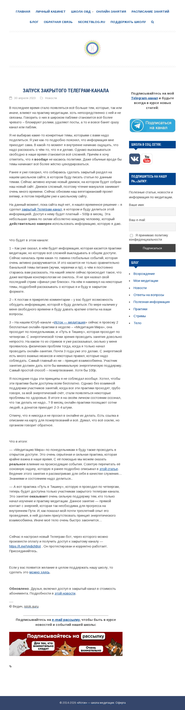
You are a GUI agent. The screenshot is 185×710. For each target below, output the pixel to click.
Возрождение (144, 274)
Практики (140, 309)
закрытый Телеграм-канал (42, 209)
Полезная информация (152, 302)
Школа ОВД (81, 11)
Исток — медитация (69, 322)
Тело (137, 323)
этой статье (108, 469)
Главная (23, 11)
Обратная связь (58, 22)
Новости (51, 98)
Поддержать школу (128, 22)
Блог (34, 22)
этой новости (65, 593)
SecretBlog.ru (91, 22)
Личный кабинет (51, 11)
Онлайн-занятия (111, 11)
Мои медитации (146, 281)
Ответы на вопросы (149, 295)
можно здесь (39, 572)
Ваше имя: (137, 205)
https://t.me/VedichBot (25, 546)
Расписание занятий (150, 11)
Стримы (140, 316)
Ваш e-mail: (137, 220)
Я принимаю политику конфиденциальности (148, 237)
